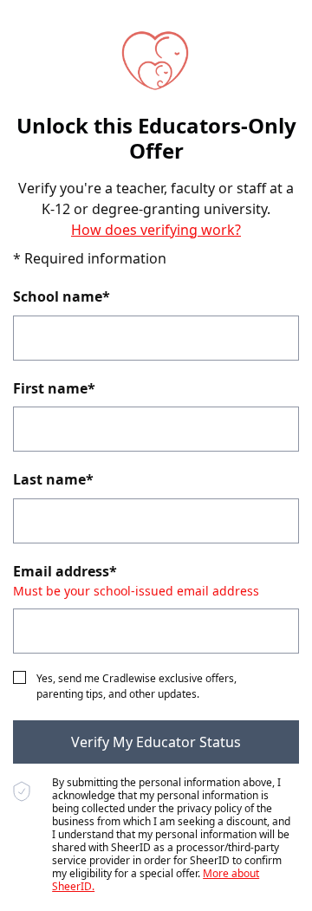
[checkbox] (19, 677)
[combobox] (156, 338)
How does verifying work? (156, 229)
